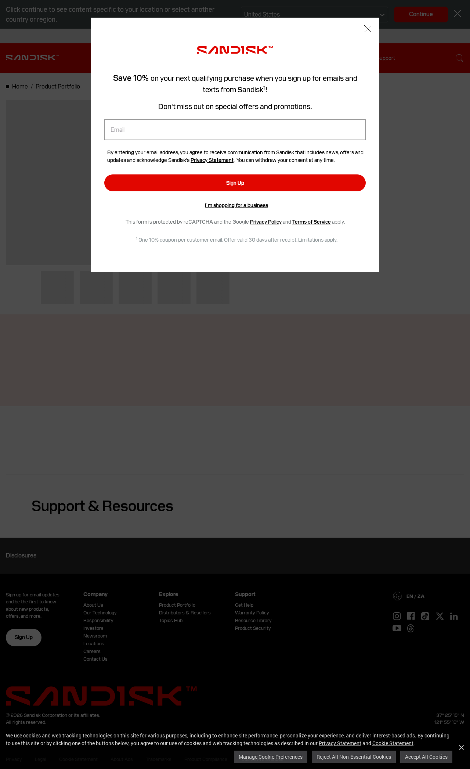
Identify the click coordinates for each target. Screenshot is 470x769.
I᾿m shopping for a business (236, 205)
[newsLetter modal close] (368, 29)
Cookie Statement (392, 743)
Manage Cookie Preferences (271, 756)
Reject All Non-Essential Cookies (354, 756)
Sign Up (235, 183)
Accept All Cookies (426, 756)
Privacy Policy (266, 222)
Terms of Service (311, 222)
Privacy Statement (340, 743)
